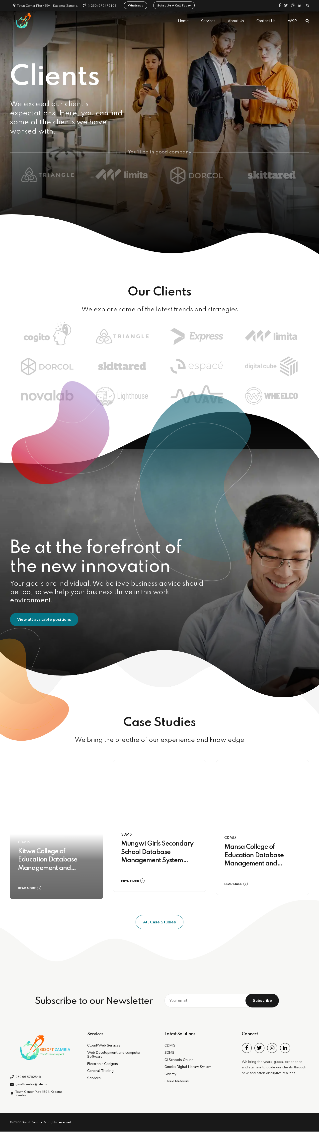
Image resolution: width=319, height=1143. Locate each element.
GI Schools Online (178, 1059)
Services (208, 20)
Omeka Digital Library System (188, 1066)
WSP (292, 20)
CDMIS (24, 842)
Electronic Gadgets (102, 1063)
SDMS (126, 834)
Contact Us (265, 20)
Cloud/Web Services (103, 1045)
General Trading (100, 1070)
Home (183, 20)
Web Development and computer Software (114, 1054)
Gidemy (170, 1073)
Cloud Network (176, 1081)
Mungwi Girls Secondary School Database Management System (157, 852)
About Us (236, 20)
